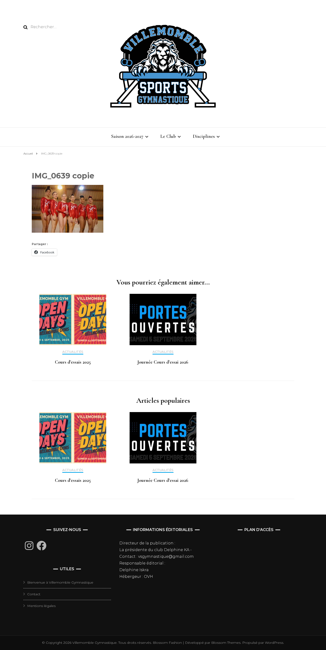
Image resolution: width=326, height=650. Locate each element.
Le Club (168, 136)
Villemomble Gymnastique (94, 642)
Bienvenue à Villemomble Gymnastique (60, 582)
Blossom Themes (225, 642)
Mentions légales (41, 606)
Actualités (72, 352)
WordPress (274, 642)
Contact (33, 594)
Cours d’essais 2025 (73, 362)
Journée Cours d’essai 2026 (162, 362)
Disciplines (204, 136)
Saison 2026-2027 (127, 136)
